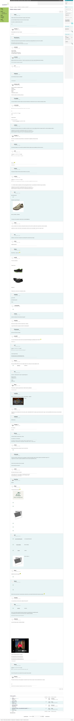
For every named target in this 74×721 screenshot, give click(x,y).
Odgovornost (13, 719)
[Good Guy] (12, 480)
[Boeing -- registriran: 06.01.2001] (12, 434)
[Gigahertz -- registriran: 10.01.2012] (12, 74)
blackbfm (16, 294)
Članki (2, 15)
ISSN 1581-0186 (25, 719)
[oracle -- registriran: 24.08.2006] (12, 409)
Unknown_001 (16, 84)
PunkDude (52, 698)
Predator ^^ (16, 28)
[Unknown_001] (12, 85)
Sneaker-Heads (14, 705)
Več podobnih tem (12, 712)
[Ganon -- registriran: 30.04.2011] (12, 582)
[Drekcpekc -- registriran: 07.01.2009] (12, 455)
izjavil (19, 113)
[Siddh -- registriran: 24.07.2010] (12, 223)
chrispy (15, 313)
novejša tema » (47, 716)
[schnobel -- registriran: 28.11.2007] (12, 47)
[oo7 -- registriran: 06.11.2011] (12, 66)
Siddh (15, 222)
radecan (15, 125)
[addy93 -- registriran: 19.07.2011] (12, 258)
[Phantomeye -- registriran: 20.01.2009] (12, 330)
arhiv (2, 9)
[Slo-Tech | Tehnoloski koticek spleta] (5, 4)
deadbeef (16, 416)
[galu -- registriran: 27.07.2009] (12, 151)
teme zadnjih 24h (4, 13)
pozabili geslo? (67, 20)
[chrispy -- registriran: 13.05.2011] (12, 314)
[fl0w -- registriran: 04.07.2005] (12, 605)
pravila (3, 20)
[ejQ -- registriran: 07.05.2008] (12, 535)
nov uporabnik (67, 19)
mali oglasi (3, 12)
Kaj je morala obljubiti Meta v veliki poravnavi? (21, 0)
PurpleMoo (16, 98)
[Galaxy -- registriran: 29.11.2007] (12, 250)
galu (15, 150)
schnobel (16, 47)
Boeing (15, 433)
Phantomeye (16, 329)
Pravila (2, 719)
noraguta (16, 57)
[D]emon (15, 676)
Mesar (15, 384)
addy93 (15, 257)
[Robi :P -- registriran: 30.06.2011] (12, 361)
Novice (2, 8)
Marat (15, 570)
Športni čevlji (14, 701)
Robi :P (15, 360)
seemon (15, 144)
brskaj (2, 17)
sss (14, 192)
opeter (15, 468)
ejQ (14, 535)
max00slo (16, 393)
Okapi (15, 486)
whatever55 (13, 699)
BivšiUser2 (52, 705)
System (15, 168)
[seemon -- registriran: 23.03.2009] (12, 145)
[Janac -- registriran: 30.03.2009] (12, 15)
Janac (15, 14)
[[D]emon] (12, 677)
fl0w (15, 604)
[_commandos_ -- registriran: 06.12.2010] (12, 306)
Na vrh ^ (72, 719)
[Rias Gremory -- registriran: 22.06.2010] (12, 38)
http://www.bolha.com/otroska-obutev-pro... (17, 658)
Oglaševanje (18, 719)
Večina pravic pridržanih (7, 719)
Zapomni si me (68, 13)
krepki (52, 701)
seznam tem (67, 28)
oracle (15, 408)
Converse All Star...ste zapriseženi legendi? (20, 708)
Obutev (13, 698)
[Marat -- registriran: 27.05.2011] (12, 571)
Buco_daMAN (14, 705)
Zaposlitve (2, 16)
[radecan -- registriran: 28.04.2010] (12, 125)
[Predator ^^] (12, 29)
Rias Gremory (16, 37)
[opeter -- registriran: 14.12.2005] (12, 469)
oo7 (15, 65)
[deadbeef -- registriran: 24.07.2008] (12, 417)
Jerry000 (13, 702)
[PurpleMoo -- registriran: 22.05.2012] (12, 99)
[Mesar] (12, 385)
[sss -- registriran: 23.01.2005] (12, 192)
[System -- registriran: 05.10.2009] (12, 169)
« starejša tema (26, 716)
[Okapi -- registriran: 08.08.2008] (12, 486)
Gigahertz (16, 73)
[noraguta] (12, 57)
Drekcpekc (16, 454)
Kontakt (21, 719)
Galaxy (15, 249)
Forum (2, 11)
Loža (15, 700)
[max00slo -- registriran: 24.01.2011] (12, 394)
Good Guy (16, 479)
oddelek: (30, 716)
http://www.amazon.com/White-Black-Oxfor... (17, 355)
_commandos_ (17, 305)
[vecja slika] (18, 196)
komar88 (15, 336)
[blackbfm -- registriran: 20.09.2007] (12, 295)
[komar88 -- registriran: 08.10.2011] (12, 336)
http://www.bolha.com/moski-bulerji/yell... (17, 656)
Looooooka (16, 105)
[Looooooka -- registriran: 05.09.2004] (12, 106)
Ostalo (2, 19)
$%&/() (15, 445)
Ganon (15, 581)
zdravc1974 (13, 709)
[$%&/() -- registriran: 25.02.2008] (12, 445)
